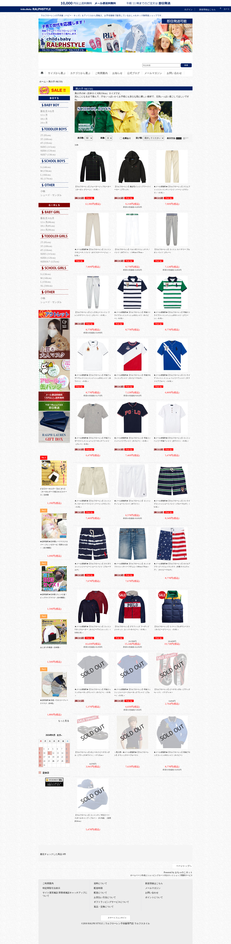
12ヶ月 (44, 115)
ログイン (188, 9)
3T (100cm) (46, 139)
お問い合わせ (151, 892)
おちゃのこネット (183, 872)
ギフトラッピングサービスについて (111, 902)
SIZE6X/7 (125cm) (49, 261)
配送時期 (98, 888)
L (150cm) (45, 281)
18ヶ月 (44, 119)
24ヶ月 (44, 122)
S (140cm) (45, 167)
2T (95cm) (45, 135)
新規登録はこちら (207, 9)
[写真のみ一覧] (179, 138)
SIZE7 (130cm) (47, 154)
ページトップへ (184, 866)
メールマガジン (153, 888)
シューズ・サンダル (51, 195)
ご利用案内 (48, 883)
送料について (100, 883)
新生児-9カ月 (47, 111)
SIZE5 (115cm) (47, 146)
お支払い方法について (105, 897)
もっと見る (63, 721)
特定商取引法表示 (51, 888)
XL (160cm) (46, 285)
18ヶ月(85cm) (47, 226)
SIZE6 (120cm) (47, 150)
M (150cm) (45, 171)
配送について (100, 892)
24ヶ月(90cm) (47, 229)
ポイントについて (154, 897)
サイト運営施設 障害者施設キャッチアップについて (65, 894)
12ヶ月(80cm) (47, 222)
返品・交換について (104, 906)
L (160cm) (45, 174)
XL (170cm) (46, 178)
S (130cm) (45, 274)
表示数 (80, 138)
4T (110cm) (46, 143)
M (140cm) (45, 278)
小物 (42, 191)
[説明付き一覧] (186, 138)
